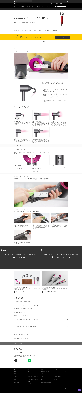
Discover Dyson (56, 373)
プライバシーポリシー (16, 388)
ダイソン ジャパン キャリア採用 (58, 374)
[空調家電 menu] (24, 6)
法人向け (52, 3)
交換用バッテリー (16, 382)
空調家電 (22, 6)
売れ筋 (15, 371)
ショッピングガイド (30, 374)
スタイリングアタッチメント (33, 30)
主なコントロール (41, 30)
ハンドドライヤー (43, 379)
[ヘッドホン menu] (28, 6)
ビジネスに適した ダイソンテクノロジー (46, 371)
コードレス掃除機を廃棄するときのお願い (33, 379)
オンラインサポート (30, 373)
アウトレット (49, 6)
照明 (29, 6)
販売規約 (21, 388)
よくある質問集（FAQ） (54, 30)
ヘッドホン (26, 6)
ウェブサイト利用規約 (25, 388)
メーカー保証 (62, 37)
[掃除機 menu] (16, 6)
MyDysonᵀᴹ (29, 383)
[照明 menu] (30, 6)
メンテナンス (47, 30)
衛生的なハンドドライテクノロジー (46, 382)
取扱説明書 (15, 30)
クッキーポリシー (31, 388)
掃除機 (15, 6)
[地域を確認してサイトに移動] (67, 1)
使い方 (19, 30)
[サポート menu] (34, 6)
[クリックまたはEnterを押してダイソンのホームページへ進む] (15, 3)
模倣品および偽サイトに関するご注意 (33, 376)
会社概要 (55, 379)
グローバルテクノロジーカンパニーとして (60, 371)
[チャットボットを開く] (79, 390)
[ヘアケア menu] (20, 6)
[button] (41, 66)
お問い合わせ (61, 3)
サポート (33, 6)
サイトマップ (34, 388)
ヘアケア (18, 6)
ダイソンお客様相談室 (18, 352)
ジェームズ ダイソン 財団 (57, 376)
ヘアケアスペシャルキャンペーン (40, 6)
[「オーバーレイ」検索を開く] (60, 6)
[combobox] (23, 1)
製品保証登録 (56, 3)
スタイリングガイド (25, 30)
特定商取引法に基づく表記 (40, 388)
